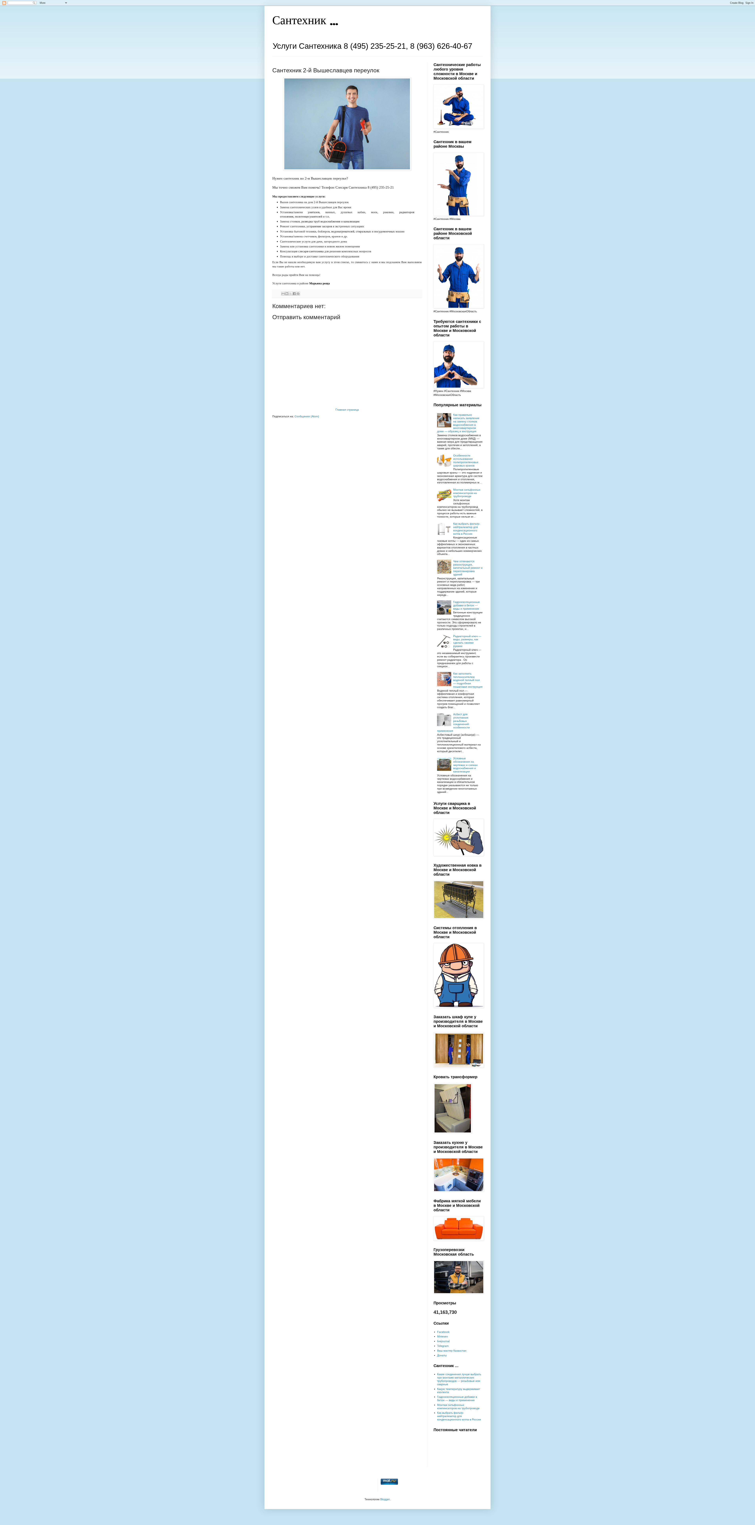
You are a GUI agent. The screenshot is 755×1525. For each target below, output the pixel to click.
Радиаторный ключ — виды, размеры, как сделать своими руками (467, 641)
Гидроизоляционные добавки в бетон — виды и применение (466, 605)
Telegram (443, 1345)
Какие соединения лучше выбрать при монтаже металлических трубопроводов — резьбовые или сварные (459, 1379)
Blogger (385, 1499)
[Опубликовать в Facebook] (294, 294)
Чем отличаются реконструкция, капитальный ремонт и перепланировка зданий (467, 568)
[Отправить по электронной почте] (283, 294)
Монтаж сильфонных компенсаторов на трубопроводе (466, 493)
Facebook (443, 1331)
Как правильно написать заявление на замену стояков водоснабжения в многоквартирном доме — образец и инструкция (458, 423)
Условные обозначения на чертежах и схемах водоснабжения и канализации (465, 765)
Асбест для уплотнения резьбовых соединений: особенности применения (453, 722)
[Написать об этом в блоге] (287, 294)
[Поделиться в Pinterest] (298, 294)
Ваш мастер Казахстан (451, 1350)
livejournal (443, 1341)
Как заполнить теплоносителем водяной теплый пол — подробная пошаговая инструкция (467, 680)
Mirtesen (442, 1336)
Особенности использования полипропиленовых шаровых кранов (465, 460)
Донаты (442, 1355)
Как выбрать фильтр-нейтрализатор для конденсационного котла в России (466, 528)
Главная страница (347, 409)
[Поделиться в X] (291, 294)
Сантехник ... (305, 21)
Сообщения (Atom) (307, 416)
